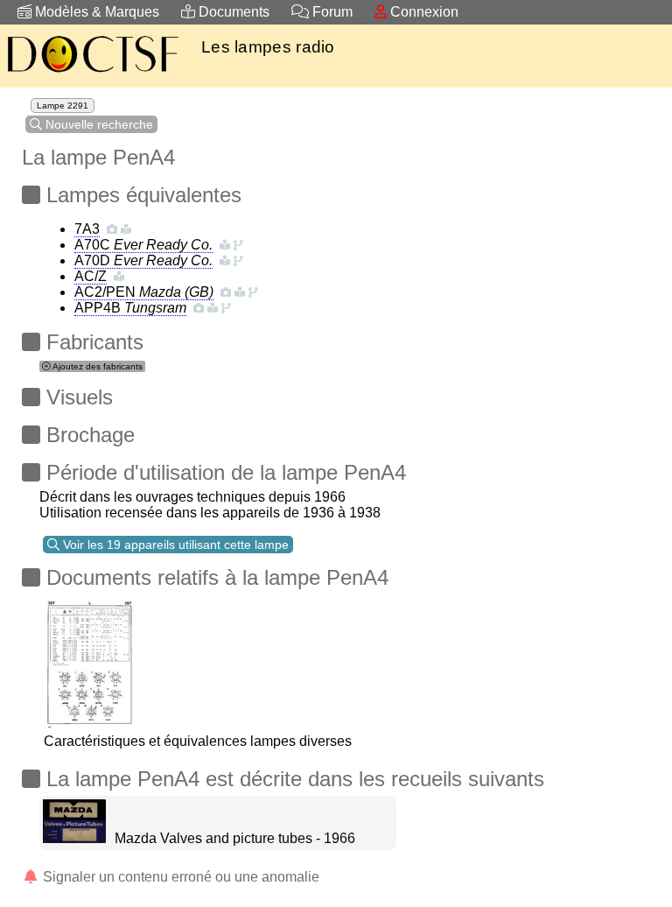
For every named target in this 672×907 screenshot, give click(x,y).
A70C (143, 244)
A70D (143, 260)
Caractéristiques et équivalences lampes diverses (198, 741)
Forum (331, 11)
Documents (232, 11)
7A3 (87, 228)
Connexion (422, 11)
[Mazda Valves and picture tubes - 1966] (74, 838)
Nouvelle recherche (97, 124)
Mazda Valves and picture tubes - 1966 (235, 838)
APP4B (130, 307)
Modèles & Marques (95, 11)
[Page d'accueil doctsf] (91, 74)
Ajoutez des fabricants (97, 366)
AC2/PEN (144, 292)
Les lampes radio (268, 47)
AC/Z (90, 276)
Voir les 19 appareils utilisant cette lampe (174, 545)
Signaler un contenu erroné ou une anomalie (179, 876)
